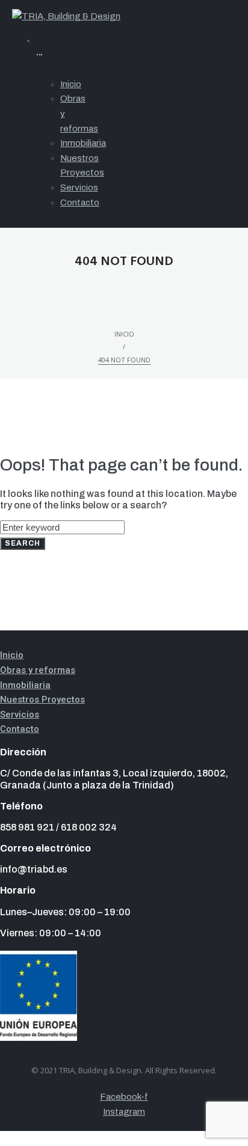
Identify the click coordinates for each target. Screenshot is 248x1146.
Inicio (124, 333)
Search (22, 543)
